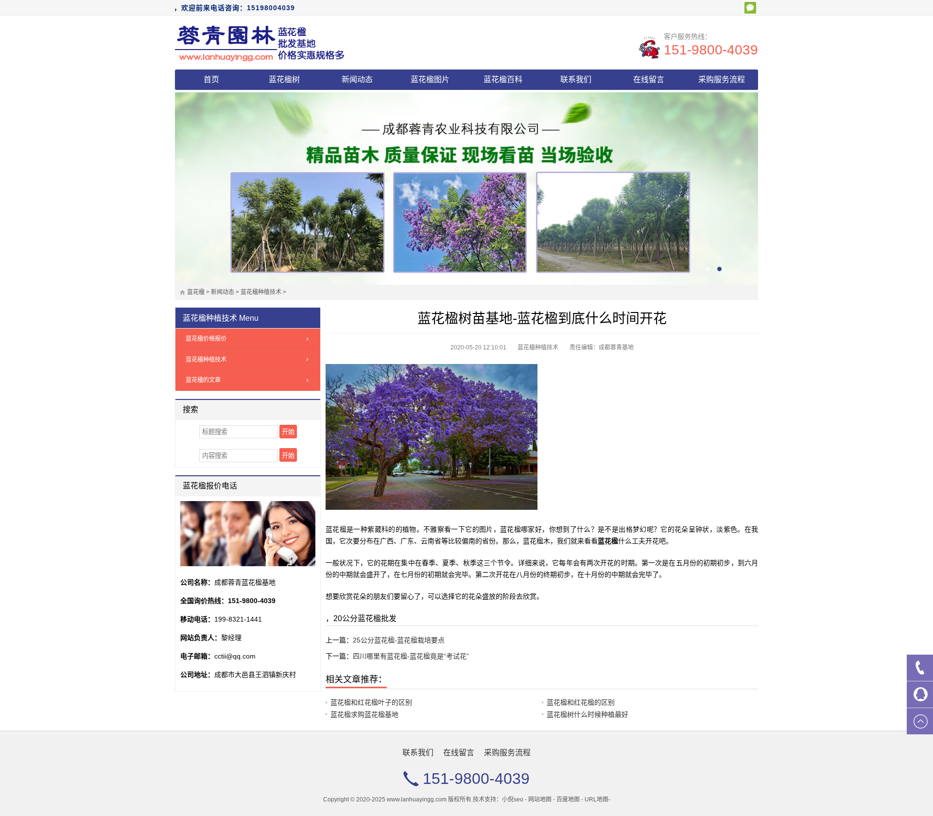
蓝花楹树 (284, 79)
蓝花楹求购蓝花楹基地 (364, 714)
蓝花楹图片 (430, 79)
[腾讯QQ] (920, 694)
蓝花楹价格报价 (206, 338)
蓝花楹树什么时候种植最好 (587, 714)
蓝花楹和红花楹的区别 (581, 702)
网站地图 (540, 799)
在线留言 (648, 79)
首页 (211, 79)
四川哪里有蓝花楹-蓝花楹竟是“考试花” (411, 656)
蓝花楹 (196, 292)
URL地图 (596, 799)
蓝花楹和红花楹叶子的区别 (371, 702)
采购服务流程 (721, 79)
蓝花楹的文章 (203, 380)
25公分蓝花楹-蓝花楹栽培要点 (399, 640)
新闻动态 (357, 79)
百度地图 (568, 799)
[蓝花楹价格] (260, 43)
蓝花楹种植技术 (261, 292)
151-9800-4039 (711, 49)
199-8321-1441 (238, 619)
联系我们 (575, 79)
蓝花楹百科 (503, 79)
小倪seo (512, 799)
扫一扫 (750, 8)
